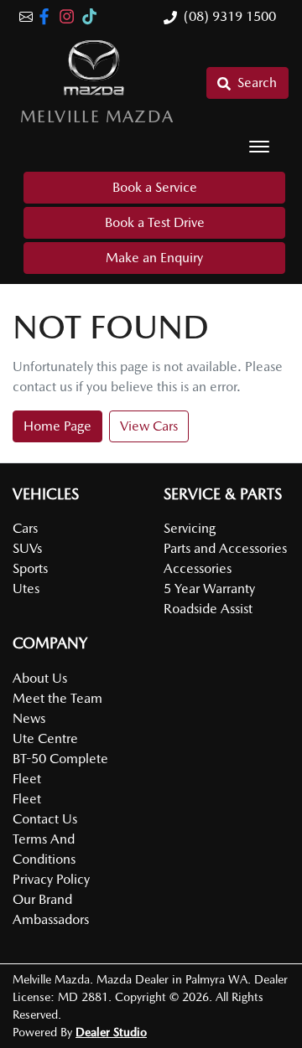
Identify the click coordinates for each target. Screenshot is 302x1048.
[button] (259, 146)
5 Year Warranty (209, 588)
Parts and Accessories (225, 548)
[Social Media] (92, 16)
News (29, 718)
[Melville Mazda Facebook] (47, 16)
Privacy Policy (51, 879)
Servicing (190, 528)
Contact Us (45, 819)
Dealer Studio (111, 1032)
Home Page (57, 426)
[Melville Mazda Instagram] (70, 16)
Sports (30, 568)
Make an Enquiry (154, 258)
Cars (25, 528)
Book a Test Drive (155, 222)
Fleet (27, 799)
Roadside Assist (208, 609)
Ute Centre (45, 738)
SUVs (27, 548)
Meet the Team (57, 698)
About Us (40, 678)
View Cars (149, 426)
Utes (26, 588)
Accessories (198, 568)
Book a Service (154, 187)
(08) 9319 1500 (230, 16)
